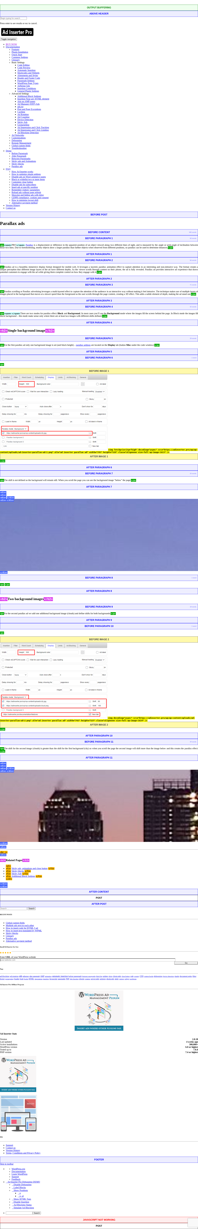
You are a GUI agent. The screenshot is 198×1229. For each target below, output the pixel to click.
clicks (110, 976)
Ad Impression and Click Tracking (33, 127)
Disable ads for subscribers (24, 184)
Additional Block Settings (29, 96)
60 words (193, 238)
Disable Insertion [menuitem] (21, 1202)
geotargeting (9, 979)
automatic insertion (60, 976)
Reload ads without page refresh (26, 192)
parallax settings (83, 345)
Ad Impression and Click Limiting (33, 130)
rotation (87, 979)
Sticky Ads (22, 122)
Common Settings (20, 57)
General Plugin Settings (28, 91)
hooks (26, 979)
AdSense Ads (23, 86)
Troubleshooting (19, 148)
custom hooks (148, 976)
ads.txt (20, 106)
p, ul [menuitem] (22, 1196)
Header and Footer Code (28, 78)
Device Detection (25, 119)
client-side (117, 976)
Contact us (11, 208)
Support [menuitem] (15, 1176)
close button (126, 976)
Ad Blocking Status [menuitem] (23, 1205)
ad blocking (4, 976)
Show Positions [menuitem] (21, 1190)
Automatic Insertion (26, 70)
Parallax (29, 245)
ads (20, 976)
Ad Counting (23, 117)
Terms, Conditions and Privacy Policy (23, 1153)
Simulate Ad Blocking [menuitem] (24, 1207)
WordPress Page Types (27, 83)
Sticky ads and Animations (24, 161)
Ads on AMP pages (26, 101)
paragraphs (61, 979)
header (16, 979)
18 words (193, 607)
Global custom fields (21, 145)
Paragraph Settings (25, 80)
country (136, 976)
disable (177, 976)
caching (105, 976)
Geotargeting (23, 125)
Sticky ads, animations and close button (30, 868)
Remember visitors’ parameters (26, 190)
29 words (193, 338)
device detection (168, 976)
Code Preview (23, 67)
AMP (42, 976)
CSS (141, 976)
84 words (193, 260)
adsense (26, 976)
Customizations (19, 138)
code (131, 976)
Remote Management (21, 143)
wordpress (133, 979)
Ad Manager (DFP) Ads (28, 104)
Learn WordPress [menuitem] (19, 1174)
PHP (67, 979)
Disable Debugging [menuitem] (22, 1184)
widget (127, 979)
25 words (193, 473)
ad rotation (14, 976)
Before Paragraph (20, 153)
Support (9, 1145)
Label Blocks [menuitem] (20, 1187)
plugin (81, 979)
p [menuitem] (20, 1193)
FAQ (8, 169)
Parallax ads (17, 166)
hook (21, 979)
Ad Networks (18, 135)
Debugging (17, 140)
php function (74, 979)
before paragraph (75, 976)
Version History (13, 205)
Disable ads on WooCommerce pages (29, 177)
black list (99, 976)
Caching (21, 112)
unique (121, 979)
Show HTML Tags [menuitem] (22, 1199)
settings (103, 979)
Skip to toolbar (6, 1164)
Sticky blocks (18, 164)
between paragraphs (89, 976)
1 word (194, 358)
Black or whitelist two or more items (28, 179)
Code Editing (23, 65)
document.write (186, 976)
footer (2, 979)
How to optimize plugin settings (26, 174)
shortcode (110, 979)
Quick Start (17, 54)
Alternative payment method (25, 203)
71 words (193, 285)
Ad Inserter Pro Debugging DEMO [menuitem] (24, 1182)
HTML (31, 979)
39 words (193, 742)
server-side (95, 979)
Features (15, 49)
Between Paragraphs (21, 158)
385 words (192, 232)
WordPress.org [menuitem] (18, 1169)
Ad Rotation (23, 114)
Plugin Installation (20, 52)
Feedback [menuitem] (16, 1179)
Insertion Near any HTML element (33, 99)
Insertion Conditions (26, 88)
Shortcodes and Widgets (28, 73)
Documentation (13, 47)
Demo (8, 151)
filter (194, 976)
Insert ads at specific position (25, 187)
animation (48, 976)
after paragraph (34, 976)
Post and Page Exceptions (29, 109)
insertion (46, 979)
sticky (117, 979)
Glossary (16, 60)
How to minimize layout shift (25, 200)
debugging (158, 976)
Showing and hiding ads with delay (28, 195)
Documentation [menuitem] (19, 1171)
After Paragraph (19, 156)
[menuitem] (102, 1213)
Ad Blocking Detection (28, 132)
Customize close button (22, 182)
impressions (38, 979)
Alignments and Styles (27, 75)
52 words (193, 307)
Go (186, 963)
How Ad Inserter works (22, 171)
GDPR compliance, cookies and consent (30, 197)
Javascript (53, 979)
